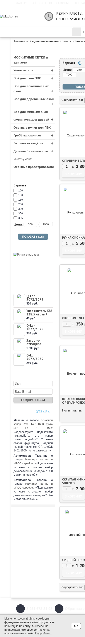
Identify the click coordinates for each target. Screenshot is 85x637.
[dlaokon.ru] (20, 16)
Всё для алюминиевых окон (34, 89)
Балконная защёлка (34, 143)
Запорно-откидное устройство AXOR (35, 345)
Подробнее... (43, 633)
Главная (21, 3)
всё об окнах (41, 3)
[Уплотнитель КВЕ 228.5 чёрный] (19, 315)
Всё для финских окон (31, 112)
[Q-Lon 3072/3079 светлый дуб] (19, 359)
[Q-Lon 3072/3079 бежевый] (19, 330)
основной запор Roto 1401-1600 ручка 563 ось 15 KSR (33, 424)
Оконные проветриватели (34, 167)
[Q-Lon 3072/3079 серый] (19, 300)
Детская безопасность (34, 151)
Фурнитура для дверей (34, 119)
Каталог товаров (37, 31)
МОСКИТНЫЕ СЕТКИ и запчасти (31, 60)
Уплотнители (34, 70)
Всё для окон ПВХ (34, 78)
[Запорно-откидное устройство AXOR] (19, 345)
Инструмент (23, 159)
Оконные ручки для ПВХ (32, 127)
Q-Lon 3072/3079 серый (34, 299)
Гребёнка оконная (34, 135)
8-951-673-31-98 (39, 609)
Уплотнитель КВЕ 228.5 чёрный (39, 312)
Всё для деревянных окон (34, 102)
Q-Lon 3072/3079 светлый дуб (36, 358)
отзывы (43, 411)
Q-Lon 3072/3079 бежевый (34, 329)
